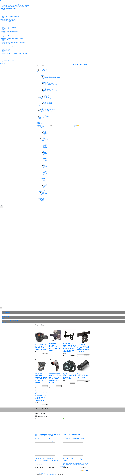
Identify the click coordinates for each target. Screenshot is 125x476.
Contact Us (39, 123)
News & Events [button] (62, 466)
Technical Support (40, 117)
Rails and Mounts (5, 39)
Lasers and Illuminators (6, 49)
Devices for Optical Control (23, 5)
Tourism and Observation (22, 6)
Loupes (3, 54)
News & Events (42, 70)
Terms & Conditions (43, 115)
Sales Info (39, 114)
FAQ (40, 118)
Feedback (39, 122)
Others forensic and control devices (8, 57)
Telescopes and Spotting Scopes (8, 60)
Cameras (3, 9)
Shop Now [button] (37, 411)
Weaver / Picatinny (5, 28)
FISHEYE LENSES (5, 15)
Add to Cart (45, 353)
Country (83, 467)
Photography (15, 1)
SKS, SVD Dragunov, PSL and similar (8, 33)
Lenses (12, 10)
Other (3, 17)
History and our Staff (43, 69)
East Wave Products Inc (51, 474)
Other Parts (4, 40)
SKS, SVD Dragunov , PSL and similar (9, 27)
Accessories (15, 46)
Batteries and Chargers (6, 50)
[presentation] (0, 308)
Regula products (5, 55)
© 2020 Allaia (2, 63)
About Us (39, 68)
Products (39, 71)
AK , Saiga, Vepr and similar (7, 26)
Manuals (40, 119)
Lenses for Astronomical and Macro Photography (11, 16)
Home (38, 66)
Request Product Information (44, 116)
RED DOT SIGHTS (18, 20)
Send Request (51, 353)
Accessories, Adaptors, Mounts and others (10, 11)
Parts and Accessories (21, 22)
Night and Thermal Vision (22, 4)
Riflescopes (15, 2)
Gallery (38, 121)
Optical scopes (16, 21)
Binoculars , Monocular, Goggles (8, 43)
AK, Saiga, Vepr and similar (7, 32)
